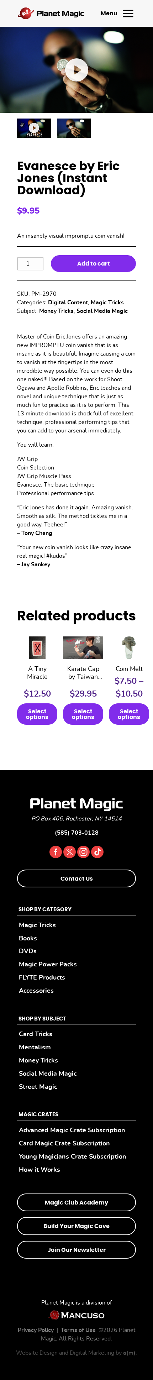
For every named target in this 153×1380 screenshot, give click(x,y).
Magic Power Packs (48, 964)
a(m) (129, 1353)
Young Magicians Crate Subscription (72, 1156)
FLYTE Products (42, 977)
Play (76, 70)
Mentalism (35, 1047)
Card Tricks (35, 1034)
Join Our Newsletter (77, 1250)
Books (28, 938)
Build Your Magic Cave (76, 1226)
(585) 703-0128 (77, 833)
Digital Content (68, 302)
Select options (37, 714)
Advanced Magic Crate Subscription (72, 1130)
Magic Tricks (107, 302)
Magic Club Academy (76, 1203)
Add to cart (93, 264)
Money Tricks (56, 311)
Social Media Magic (102, 311)
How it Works (39, 1169)
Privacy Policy (36, 1330)
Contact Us (76, 879)
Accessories (36, 990)
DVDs (28, 951)
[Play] (34, 128)
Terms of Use (78, 1330)
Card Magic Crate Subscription (64, 1143)
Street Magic (38, 1086)
